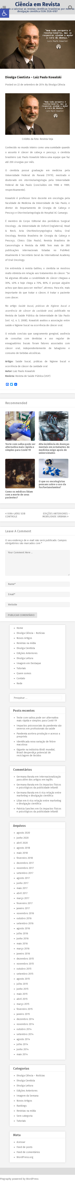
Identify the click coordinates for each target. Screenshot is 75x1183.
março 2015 (23, 1004)
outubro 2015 (24, 968)
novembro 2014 (25, 1024)
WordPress (32, 1178)
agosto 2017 (23, 878)
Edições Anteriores (27, 653)
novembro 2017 (25, 868)
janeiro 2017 (23, 908)
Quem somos (24, 673)
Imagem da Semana (27, 1095)
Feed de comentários (28, 1152)
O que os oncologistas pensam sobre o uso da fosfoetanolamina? (52, 484)
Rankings (22, 1105)
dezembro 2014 (25, 1019)
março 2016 (23, 948)
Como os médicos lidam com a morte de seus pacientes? (19, 494)
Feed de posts (24, 1147)
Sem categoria (24, 1115)
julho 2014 (22, 1044)
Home (20, 628)
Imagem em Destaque (29, 663)
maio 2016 (22, 943)
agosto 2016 (23, 928)
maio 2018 (22, 852)
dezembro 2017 (25, 863)
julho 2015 (22, 983)
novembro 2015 (25, 963)
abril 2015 (22, 999)
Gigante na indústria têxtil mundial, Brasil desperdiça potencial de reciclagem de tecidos (36, 752)
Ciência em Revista (37, 4)
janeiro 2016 (23, 953)
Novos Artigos (24, 638)
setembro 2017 (25, 873)
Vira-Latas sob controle (15, 515)
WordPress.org (25, 1157)
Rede (19, 683)
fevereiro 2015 (25, 1009)
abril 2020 (22, 842)
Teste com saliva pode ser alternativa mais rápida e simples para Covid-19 (20, 447)
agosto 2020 (23, 832)
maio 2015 (22, 993)
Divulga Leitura (25, 658)
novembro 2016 (25, 913)
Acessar (21, 1142)
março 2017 (23, 898)
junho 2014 (23, 1049)
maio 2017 (22, 888)
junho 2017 (22, 883)
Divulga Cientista (26, 648)
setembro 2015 (25, 973)
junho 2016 (23, 938)
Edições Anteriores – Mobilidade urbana (56, 515)
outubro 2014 (24, 1029)
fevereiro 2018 (25, 858)
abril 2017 (22, 893)
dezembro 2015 (25, 958)
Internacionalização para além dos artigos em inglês (39, 778)
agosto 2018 (23, 847)
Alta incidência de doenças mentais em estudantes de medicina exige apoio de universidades (54, 448)
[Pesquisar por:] (37, 697)
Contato (21, 678)
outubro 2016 (24, 918)
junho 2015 (22, 988)
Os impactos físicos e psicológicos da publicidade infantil (39, 786)
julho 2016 (22, 933)
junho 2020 (23, 837)
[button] (4, 13)
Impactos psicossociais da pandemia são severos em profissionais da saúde (39, 727)
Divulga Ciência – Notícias (31, 633)
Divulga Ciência (56, 84)
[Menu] (4, 8)
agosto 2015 (23, 978)
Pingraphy (5, 1178)
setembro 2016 (25, 923)
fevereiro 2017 (25, 903)
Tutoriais (21, 668)
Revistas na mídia (26, 643)
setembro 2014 (25, 1034)
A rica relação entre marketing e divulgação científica (39, 794)
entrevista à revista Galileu (26, 268)
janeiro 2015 (23, 1014)
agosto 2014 (23, 1039)
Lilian (19, 800)
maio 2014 (22, 1054)
